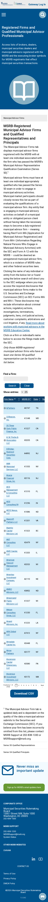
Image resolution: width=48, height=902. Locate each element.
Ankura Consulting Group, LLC (11, 613)
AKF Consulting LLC (11, 542)
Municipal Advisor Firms (13, 118)
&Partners (10, 408)
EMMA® (7, 850)
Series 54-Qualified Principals (16, 752)
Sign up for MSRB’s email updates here (24, 787)
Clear (27, 385)
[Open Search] (42, 14)
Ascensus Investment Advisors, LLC (12, 677)
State (35, 399)
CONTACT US (23, 866)
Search (12, 385)
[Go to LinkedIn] (33, 859)
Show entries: (11, 392)
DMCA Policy (9, 884)
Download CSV (24, 693)
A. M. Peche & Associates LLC (12, 440)
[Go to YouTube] (41, 859)
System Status (9, 837)
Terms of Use (9, 874)
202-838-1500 (9, 818)
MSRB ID (26, 399)
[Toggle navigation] (3, 14)
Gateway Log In (37, 4)
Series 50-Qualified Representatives (19, 745)
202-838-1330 (9, 831)
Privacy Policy (9, 879)
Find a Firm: (9, 374)
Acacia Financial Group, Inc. (10, 478)
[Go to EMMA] (20, 3)
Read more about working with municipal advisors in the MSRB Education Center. (24, 326)
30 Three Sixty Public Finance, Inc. (11, 428)
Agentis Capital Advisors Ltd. (12, 531)
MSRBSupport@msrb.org (14, 834)
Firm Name (11, 399)
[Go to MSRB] (7, 3)
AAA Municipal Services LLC (12, 466)
